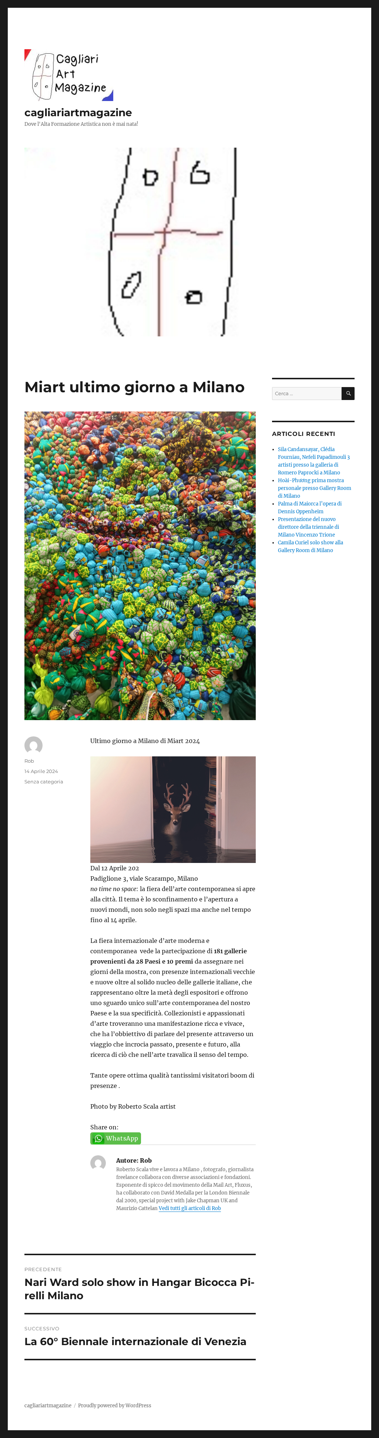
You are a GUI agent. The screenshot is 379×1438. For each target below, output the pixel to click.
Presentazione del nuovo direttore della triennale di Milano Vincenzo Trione (308, 527)
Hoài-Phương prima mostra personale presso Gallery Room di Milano (314, 488)
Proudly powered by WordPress (114, 1405)
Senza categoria (43, 781)
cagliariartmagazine (78, 112)
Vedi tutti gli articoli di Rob (190, 1208)
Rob (29, 761)
